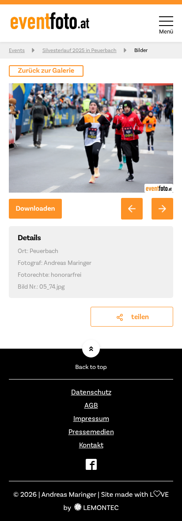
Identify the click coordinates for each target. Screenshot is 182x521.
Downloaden (35, 209)
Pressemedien (91, 432)
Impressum (91, 418)
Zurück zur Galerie (46, 71)
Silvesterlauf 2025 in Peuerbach (79, 50)
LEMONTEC (100, 507)
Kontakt (91, 445)
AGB (91, 405)
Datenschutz (91, 392)
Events (17, 50)
